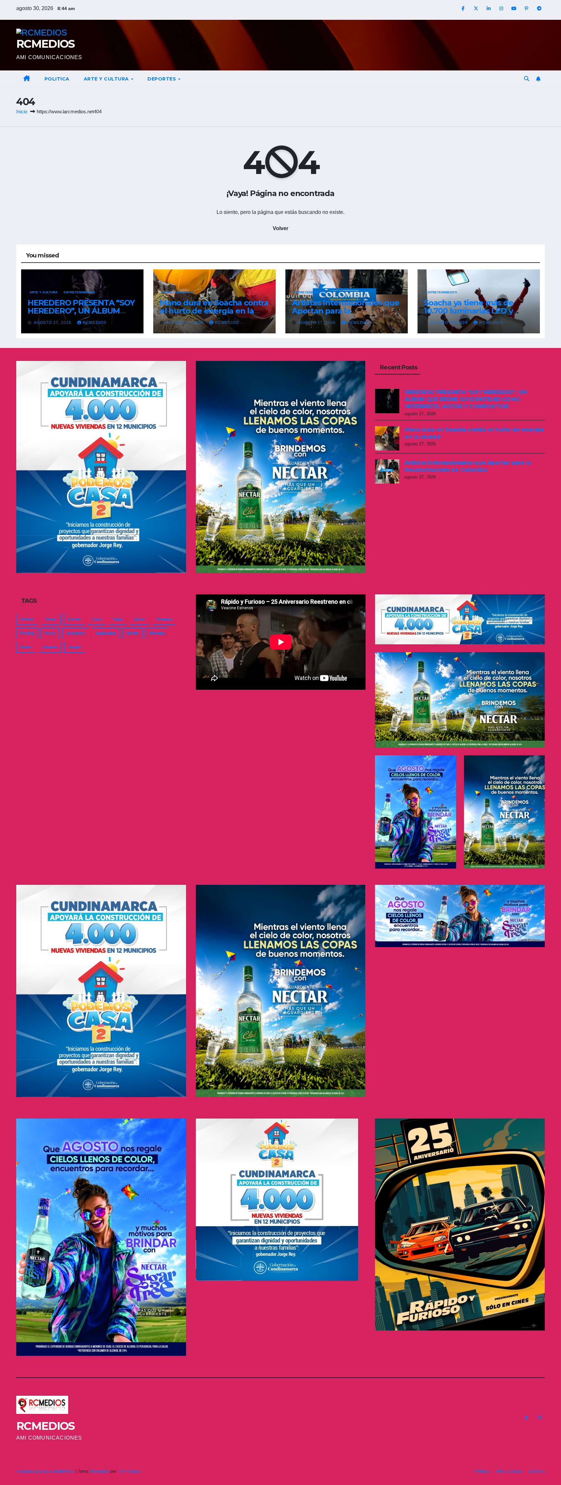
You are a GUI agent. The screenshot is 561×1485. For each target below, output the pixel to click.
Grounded (76, 633)
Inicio (21, 111)
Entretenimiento (79, 292)
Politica (56, 79)
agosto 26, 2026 (449, 322)
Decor (139, 619)
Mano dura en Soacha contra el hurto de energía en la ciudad (214, 311)
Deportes (162, 79)
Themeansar (129, 1471)
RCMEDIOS (45, 44)
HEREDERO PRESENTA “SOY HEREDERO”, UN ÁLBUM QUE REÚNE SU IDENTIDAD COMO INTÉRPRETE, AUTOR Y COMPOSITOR (466, 399)
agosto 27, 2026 (53, 322)
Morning (157, 633)
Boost (50, 619)
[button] (526, 78)
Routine (50, 647)
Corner (74, 619)
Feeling (27, 633)
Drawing (164, 619)
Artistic (27, 619)
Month (132, 633)
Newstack (100, 1471)
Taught (75, 647)
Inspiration (106, 633)
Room (25, 647)
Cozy (97, 619)
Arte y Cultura (107, 79)
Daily (117, 619)
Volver (280, 228)
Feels (50, 633)
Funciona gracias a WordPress (45, 1471)
